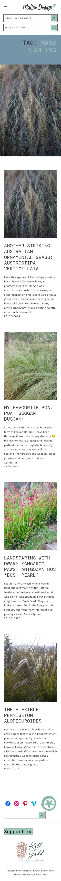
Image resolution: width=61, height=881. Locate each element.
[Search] (54, 18)
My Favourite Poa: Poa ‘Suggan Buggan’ (28, 413)
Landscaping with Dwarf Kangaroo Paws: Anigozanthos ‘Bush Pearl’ (30, 566)
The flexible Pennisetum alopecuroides (23, 715)
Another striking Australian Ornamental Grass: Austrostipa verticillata (28, 257)
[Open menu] (5, 7)
